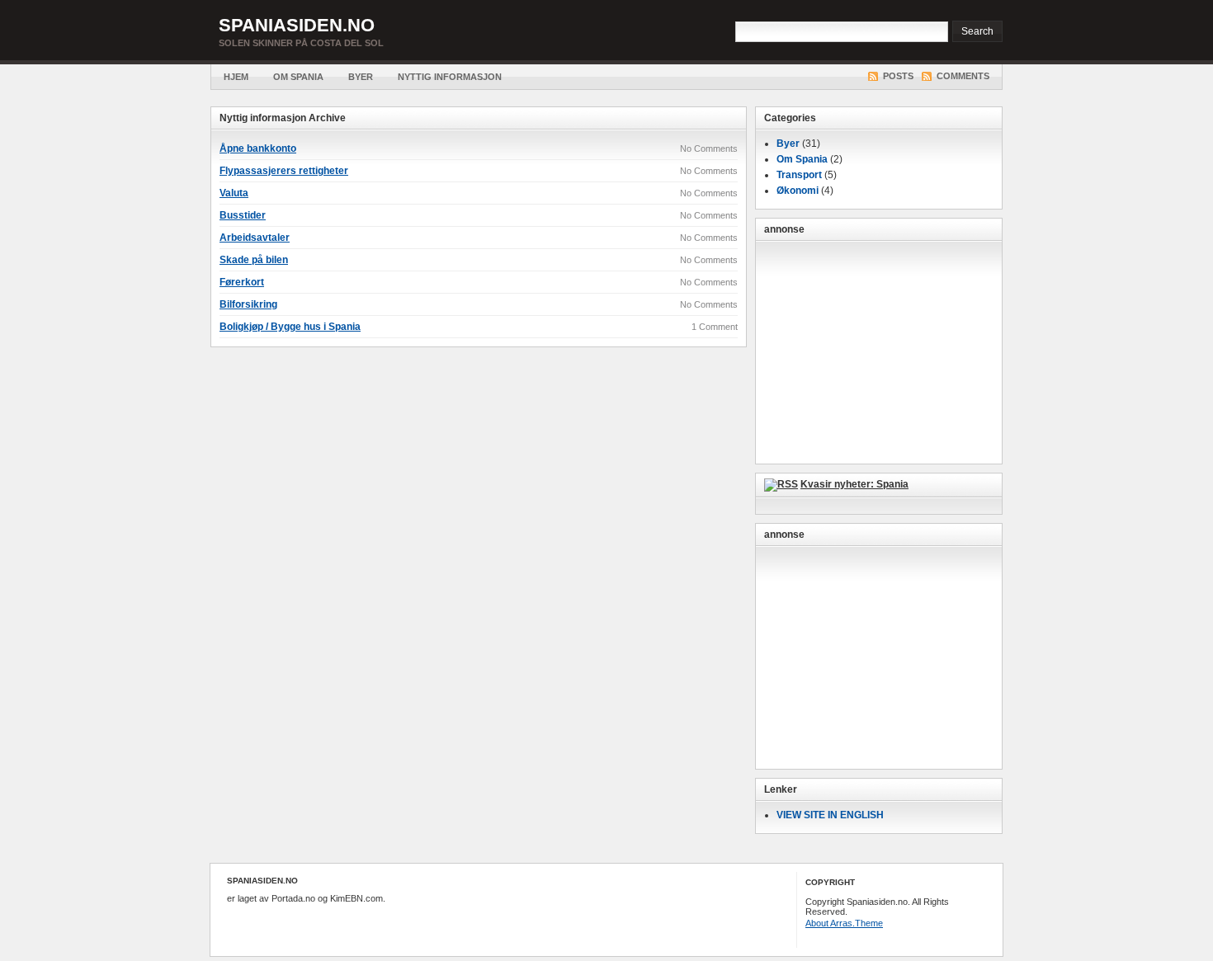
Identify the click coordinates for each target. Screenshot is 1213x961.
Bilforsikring (248, 304)
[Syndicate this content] (781, 484)
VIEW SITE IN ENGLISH (830, 815)
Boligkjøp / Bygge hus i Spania (290, 326)
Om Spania (298, 77)
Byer (360, 77)
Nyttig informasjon (450, 77)
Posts (898, 76)
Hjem (236, 77)
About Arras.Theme (844, 923)
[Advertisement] (879, 352)
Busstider (242, 215)
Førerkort (241, 282)
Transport (799, 175)
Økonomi (797, 190)
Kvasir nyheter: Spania (854, 484)
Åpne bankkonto (257, 148)
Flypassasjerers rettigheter (283, 171)
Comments (963, 76)
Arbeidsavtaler (254, 237)
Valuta (233, 193)
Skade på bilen (253, 260)
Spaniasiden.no (297, 25)
